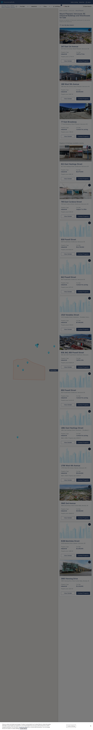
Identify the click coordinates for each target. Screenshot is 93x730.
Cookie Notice (23, 728)
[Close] (90, 726)
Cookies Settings (71, 726)
